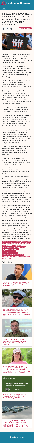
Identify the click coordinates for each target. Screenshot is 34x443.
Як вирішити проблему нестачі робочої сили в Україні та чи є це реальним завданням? (15, 396)
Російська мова (7, 241)
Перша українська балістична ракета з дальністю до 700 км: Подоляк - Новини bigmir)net (17, 283)
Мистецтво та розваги (25, 28)
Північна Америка (24, 256)
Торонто (24, 247)
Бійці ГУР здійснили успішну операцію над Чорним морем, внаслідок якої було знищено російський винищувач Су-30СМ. (15, 423)
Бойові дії (21, 243)
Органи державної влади (9, 247)
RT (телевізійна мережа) (9, 251)
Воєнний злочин (18, 245)
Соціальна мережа (7, 245)
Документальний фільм (12, 243)
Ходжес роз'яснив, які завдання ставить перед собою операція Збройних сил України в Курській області (15, 342)
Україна (29, 241)
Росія (13, 241)
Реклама (18, 241)
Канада (27, 243)
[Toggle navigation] (3, 8)
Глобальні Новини (18, 3)
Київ (4, 243)
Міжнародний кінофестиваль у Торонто (13, 254)
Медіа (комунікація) (8, 256)
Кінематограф (6, 258)
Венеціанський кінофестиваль (10, 249)
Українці (23, 241)
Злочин (18, 247)
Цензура (16, 256)
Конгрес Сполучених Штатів (10, 252)
